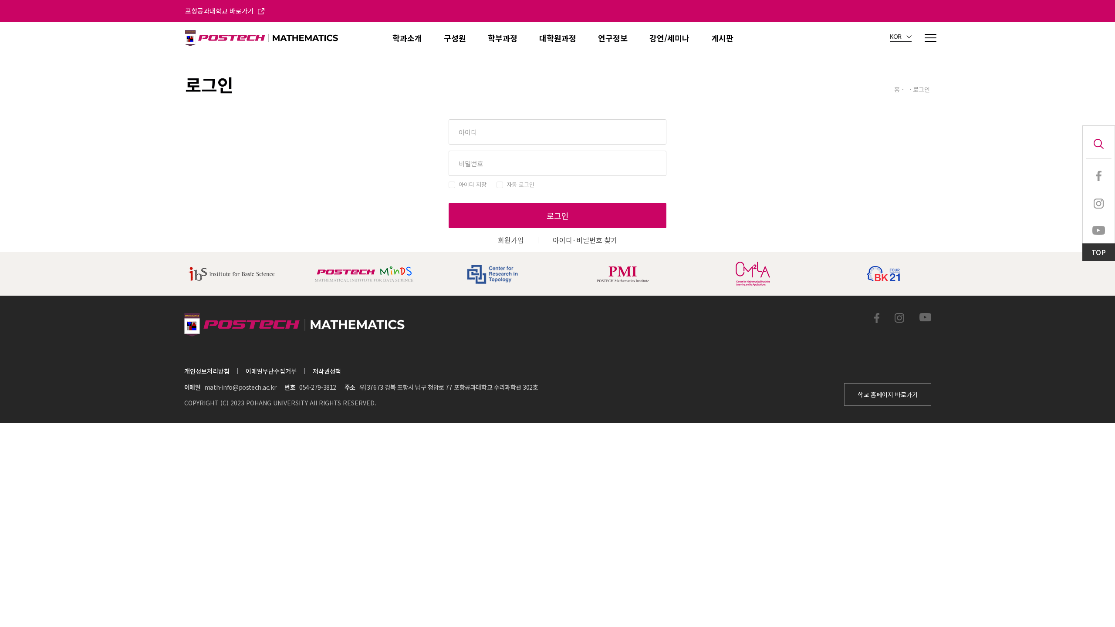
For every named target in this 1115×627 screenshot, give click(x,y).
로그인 (558, 215)
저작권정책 (327, 371)
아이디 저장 (473, 184)
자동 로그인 (520, 184)
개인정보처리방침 (207, 371)
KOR (896, 37)
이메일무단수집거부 (271, 371)
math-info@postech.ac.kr (240, 387)
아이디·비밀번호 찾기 (585, 239)
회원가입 (511, 239)
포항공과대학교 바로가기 (220, 10)
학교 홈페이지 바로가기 (888, 394)
